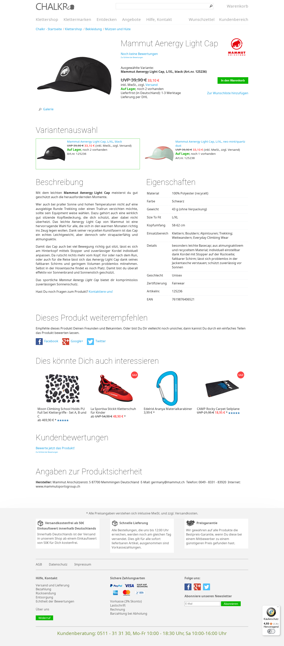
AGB (39, 564)
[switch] (271, 631)
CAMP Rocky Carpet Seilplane (217, 411)
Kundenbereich (233, 19)
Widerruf (44, 618)
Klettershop (47, 19)
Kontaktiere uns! (101, 291)
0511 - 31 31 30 (113, 633)
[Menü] (277, 607)
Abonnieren (231, 603)
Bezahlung (43, 589)
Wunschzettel (201, 19)
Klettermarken (77, 19)
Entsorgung (44, 597)
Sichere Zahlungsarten (127, 578)
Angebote (131, 19)
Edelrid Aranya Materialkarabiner (168, 411)
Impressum (82, 564)
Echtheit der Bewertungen (55, 601)
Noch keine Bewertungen (139, 54)
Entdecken (107, 19)
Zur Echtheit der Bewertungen (132, 57)
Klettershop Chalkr (55, 6)
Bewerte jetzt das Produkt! (55, 448)
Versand (151, 85)
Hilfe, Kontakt (159, 19)
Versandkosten (186, 513)
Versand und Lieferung (52, 585)
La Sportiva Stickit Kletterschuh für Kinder (113, 412)
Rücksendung (46, 593)
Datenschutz (58, 564)
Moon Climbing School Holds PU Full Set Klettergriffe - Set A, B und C (61, 415)
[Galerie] (74, 114)
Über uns (42, 609)
